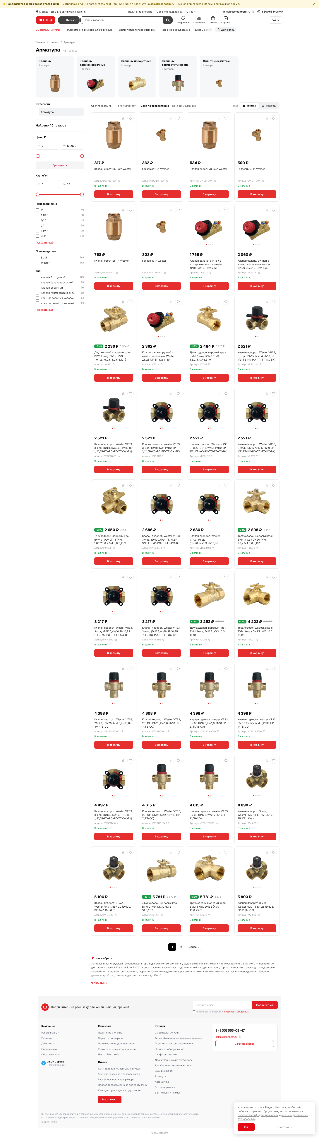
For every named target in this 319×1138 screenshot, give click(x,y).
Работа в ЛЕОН (50, 1032)
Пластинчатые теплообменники (136, 29)
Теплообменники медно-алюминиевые (88, 29)
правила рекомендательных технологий (153, 1114)
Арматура (160, 1076)
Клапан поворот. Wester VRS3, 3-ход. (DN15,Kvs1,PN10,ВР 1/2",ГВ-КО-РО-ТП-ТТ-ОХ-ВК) (161, 448)
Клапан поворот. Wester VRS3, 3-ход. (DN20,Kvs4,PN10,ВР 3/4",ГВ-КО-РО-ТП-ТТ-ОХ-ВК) (161, 539)
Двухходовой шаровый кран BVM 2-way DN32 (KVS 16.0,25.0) (160, 906)
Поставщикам (49, 1049)
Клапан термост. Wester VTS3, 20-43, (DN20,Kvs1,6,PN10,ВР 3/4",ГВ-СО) (113, 723)
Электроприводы (165, 1087)
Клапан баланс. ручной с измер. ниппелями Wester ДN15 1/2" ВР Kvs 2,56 (206, 264)
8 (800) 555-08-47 (230, 1030)
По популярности (126, 105)
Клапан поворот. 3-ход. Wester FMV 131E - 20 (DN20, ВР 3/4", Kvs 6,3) (112, 906)
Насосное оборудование (175, 29)
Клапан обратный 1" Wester (111, 260)
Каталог (54, 42)
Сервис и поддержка (169, 11)
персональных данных (236, 1011)
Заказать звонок (244, 1043)
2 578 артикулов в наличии (70, 11)
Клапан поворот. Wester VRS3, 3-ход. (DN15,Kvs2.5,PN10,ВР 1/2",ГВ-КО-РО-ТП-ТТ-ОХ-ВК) (257, 448)
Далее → (194, 946)
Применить (59, 165)
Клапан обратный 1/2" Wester (112, 168)
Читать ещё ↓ (99, 982)
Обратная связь (50, 1054)
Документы (48, 1043)
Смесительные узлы (48, 29)
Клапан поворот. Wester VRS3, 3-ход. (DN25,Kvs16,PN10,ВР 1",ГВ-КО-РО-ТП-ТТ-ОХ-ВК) (161, 631)
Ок (246, 1127)
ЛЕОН (43, 20)
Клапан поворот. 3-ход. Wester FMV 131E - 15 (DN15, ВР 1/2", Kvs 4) (255, 815)
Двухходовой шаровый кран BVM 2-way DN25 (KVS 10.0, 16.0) (208, 631)
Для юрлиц (227, 29)
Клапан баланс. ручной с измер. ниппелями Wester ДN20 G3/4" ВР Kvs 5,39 (254, 264)
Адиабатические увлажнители (173, 1065)
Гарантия (46, 1038)
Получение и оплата (140, 11)
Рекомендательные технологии (117, 1049)
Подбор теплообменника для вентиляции (123, 1084)
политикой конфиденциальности (258, 1115)
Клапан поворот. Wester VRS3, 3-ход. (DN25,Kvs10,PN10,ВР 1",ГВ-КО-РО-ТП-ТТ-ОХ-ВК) (113, 631)
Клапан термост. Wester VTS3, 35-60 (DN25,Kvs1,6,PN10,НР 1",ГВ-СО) (257, 723)
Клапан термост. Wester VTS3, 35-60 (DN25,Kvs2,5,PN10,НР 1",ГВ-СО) (209, 815)
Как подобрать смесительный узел (119, 1068)
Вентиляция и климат (167, 1092)
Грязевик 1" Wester (154, 260)
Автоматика (162, 1081)
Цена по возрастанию (154, 105)
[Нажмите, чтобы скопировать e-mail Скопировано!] (252, 11)
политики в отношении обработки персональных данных (99, 1114)
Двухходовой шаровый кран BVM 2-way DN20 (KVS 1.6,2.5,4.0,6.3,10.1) (208, 356)
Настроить (285, 1127)
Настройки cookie (108, 1054)
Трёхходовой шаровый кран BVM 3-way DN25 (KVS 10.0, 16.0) (255, 631)
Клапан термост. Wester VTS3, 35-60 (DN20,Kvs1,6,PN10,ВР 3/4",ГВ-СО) (209, 723)
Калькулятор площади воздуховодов (119, 1090)
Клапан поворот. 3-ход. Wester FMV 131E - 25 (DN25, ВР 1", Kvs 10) (256, 906)
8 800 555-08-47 (272, 11)
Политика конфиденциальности (117, 1043)
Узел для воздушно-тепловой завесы (120, 1073)
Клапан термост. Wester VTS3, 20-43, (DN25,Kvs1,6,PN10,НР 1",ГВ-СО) (161, 723)
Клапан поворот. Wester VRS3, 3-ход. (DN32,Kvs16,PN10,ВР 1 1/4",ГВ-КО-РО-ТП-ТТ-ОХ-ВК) (113, 815)
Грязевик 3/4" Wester (251, 168)
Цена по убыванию (184, 105)
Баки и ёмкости (164, 1070)
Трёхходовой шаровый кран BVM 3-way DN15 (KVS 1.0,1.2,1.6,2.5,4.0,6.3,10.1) (112, 539)
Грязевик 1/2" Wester (155, 168)
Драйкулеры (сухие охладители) (174, 1059)
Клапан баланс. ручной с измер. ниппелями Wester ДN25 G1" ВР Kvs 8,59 (158, 356)
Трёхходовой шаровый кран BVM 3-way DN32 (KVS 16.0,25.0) (208, 906)
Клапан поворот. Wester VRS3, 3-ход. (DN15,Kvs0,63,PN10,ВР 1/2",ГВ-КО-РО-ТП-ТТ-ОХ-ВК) (113, 448)
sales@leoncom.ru (162, 3)
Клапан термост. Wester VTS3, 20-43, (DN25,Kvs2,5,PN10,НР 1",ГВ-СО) (161, 815)
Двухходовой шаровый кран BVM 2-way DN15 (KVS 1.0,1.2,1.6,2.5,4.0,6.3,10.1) (112, 356)
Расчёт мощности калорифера (116, 1079)
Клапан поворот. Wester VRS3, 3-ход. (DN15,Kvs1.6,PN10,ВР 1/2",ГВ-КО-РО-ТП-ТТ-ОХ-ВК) (209, 448)
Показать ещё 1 (45, 242)
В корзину (113, 194)
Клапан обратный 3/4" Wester (208, 168)
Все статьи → (110, 1099)
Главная (40, 42)
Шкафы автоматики (166, 1054)
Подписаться (264, 1005)
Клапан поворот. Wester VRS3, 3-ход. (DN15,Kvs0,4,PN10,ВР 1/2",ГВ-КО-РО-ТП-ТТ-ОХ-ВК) (257, 356)
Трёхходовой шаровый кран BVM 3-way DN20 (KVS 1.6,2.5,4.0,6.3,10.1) (255, 539)
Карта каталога (159, 1133)
